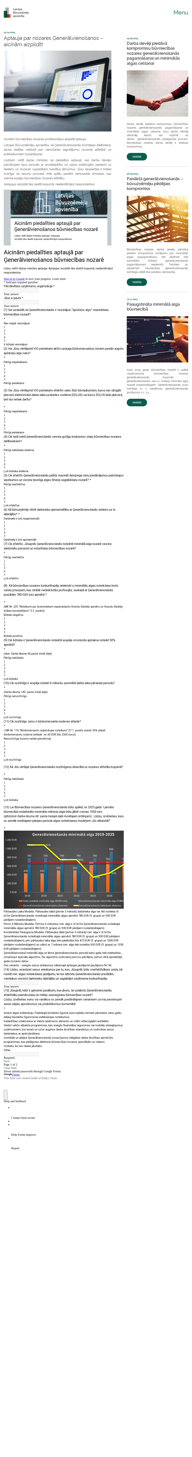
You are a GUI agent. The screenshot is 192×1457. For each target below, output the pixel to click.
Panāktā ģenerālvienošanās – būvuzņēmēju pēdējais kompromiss (155, 183)
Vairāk (136, 156)
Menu (180, 12)
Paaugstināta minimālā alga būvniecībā (153, 306)
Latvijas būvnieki (18, 13)
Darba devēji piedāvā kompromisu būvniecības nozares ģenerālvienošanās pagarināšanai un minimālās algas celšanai (153, 53)
